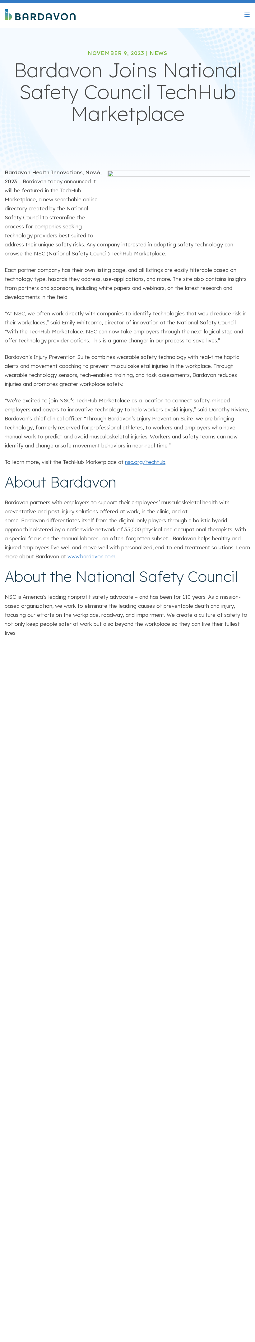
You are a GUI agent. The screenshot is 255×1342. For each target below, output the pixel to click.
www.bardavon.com (91, 556)
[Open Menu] (247, 14)
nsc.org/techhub (145, 462)
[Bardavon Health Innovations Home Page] (40, 15)
